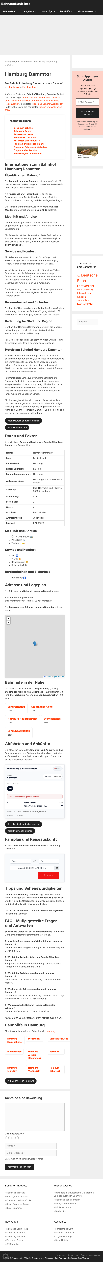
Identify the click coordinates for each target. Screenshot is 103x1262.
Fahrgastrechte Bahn (65, 1203)
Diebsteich (34, 1038)
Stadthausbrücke (59, 1038)
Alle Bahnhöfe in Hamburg (21, 1081)
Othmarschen (14, 1051)
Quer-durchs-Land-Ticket (19, 1200)
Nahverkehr (85, 304)
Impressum (73, 1255)
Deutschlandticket (15, 1192)
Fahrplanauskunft (64, 1229)
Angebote (29, 11)
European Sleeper (15, 1240)
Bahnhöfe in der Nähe (25, 137)
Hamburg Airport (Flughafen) (34, 1054)
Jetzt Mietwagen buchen (20, 831)
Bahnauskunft (9, 11)
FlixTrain (79, 290)
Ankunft (57, 776)
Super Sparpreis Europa (18, 1204)
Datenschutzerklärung (90, 1255)
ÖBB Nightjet (12, 1244)
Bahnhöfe (65, 11)
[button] (34, 643)
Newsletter (61, 1255)
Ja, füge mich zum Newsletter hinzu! (25, 1159)
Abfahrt (47, 776)
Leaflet (47, 677)
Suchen (48, 875)
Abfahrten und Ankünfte (32, 100)
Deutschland (39, 61)
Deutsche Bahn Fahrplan (67, 1199)
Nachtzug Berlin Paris (17, 1229)
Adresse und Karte (23, 134)
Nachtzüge (47, 11)
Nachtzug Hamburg (16, 1232)
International (84, 293)
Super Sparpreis (14, 1208)
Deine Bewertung (14, 1133)
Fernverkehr (85, 286)
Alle (10, 788)
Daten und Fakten (23, 131)
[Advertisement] (51, 35)
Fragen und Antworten (25, 150)
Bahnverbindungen (64, 1232)
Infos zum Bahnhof (24, 128)
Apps (79, 276)
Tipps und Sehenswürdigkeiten (47, 104)
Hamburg (13, 87)
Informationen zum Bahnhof (36, 97)
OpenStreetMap (58, 677)
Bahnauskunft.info (15, 4)
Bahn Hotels (61, 1240)
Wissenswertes (85, 11)
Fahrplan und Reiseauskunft (29, 144)
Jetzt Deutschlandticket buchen (24, 420)
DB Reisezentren (63, 1207)
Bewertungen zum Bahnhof (28, 153)
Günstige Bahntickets (17, 1196)
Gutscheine (88, 290)
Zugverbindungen (64, 1236)
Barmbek (54, 1051)
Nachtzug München (16, 1236)
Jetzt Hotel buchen (17, 427)
